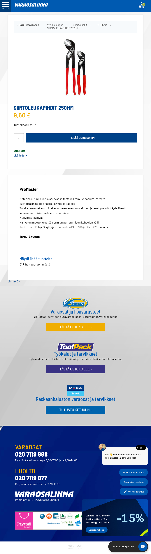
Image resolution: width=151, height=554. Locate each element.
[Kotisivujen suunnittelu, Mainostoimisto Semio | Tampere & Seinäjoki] (71, 551)
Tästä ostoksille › (75, 327)
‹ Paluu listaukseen (28, 25)
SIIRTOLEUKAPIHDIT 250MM (63, 28)
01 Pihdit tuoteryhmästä (35, 264)
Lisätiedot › (20, 155)
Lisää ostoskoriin (83, 137)
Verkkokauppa (55, 25)
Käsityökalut (80, 25)
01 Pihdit (102, 25)
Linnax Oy (14, 281)
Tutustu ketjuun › (75, 410)
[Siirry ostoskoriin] (141, 5)
